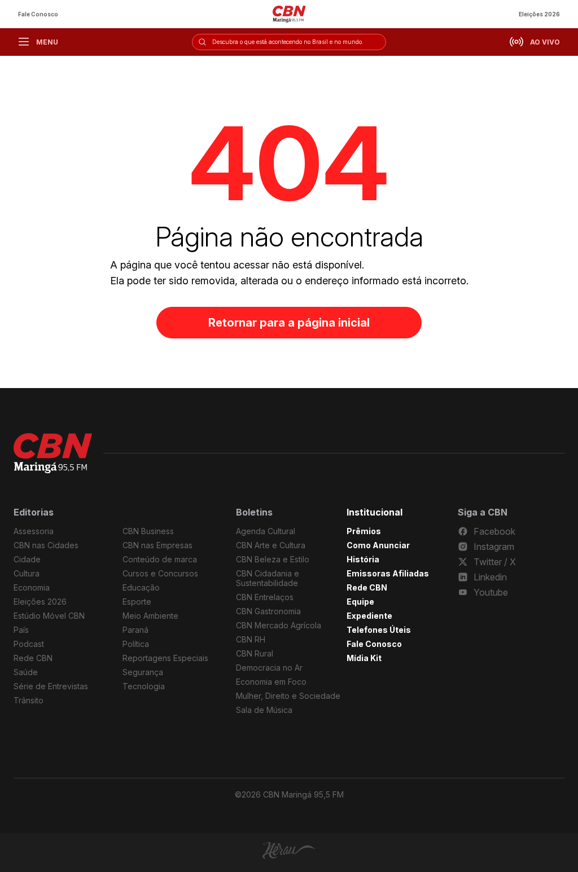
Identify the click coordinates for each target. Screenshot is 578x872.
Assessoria (34, 531)
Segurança (142, 672)
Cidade (27, 559)
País (21, 630)
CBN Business (148, 531)
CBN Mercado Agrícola (278, 625)
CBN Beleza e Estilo (272, 559)
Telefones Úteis (379, 630)
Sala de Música (264, 710)
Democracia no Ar (269, 667)
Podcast (29, 644)
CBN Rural (254, 653)
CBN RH (250, 639)
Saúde (26, 672)
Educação (141, 587)
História (363, 559)
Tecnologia (143, 686)
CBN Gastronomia (268, 611)
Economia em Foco (271, 681)
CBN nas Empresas (157, 545)
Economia (32, 587)
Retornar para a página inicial (289, 322)
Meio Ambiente (150, 615)
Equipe (360, 601)
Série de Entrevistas (51, 686)
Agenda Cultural (265, 531)
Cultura (27, 573)
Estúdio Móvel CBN (49, 615)
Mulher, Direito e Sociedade (288, 696)
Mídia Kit (364, 658)
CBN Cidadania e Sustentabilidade (267, 578)
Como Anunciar (378, 545)
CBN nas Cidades (46, 545)
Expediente (369, 615)
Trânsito (28, 700)
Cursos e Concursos (160, 573)
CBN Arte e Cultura (270, 545)
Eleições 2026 (539, 14)
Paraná (135, 630)
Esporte (136, 601)
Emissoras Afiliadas (388, 573)
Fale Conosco (38, 14)
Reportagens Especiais (165, 658)
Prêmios (364, 531)
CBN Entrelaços (265, 597)
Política (135, 644)
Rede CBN (33, 658)
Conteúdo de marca (159, 559)
